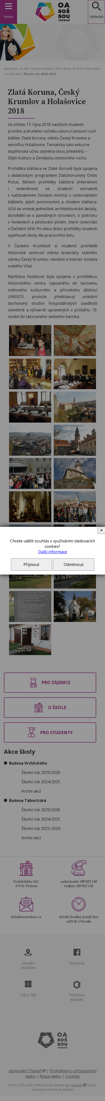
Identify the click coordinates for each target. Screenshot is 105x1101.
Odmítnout (74, 564)
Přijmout (31, 564)
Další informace (52, 551)
